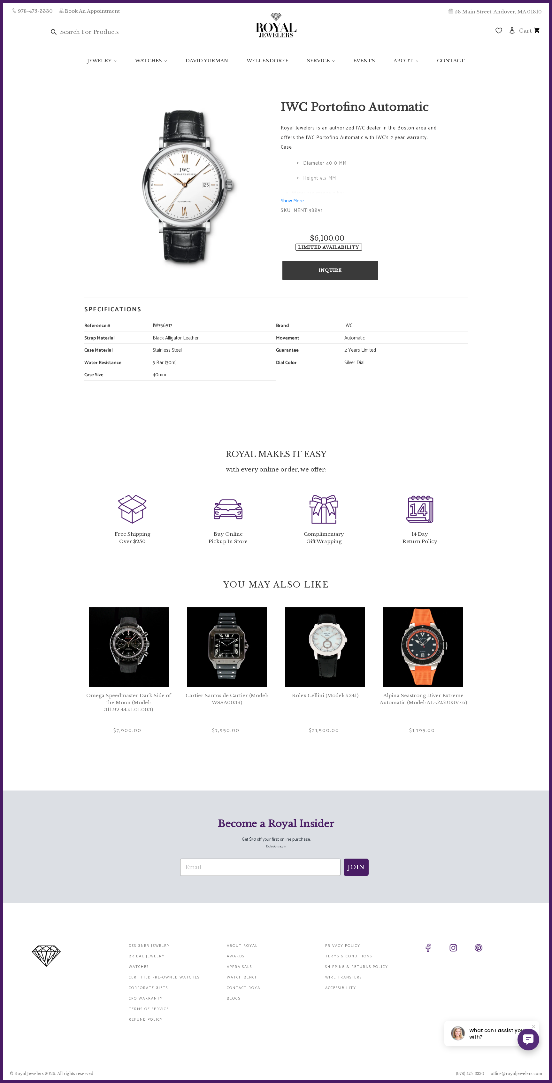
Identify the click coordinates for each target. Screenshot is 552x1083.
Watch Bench (242, 977)
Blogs (234, 998)
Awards (235, 956)
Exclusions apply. (276, 846)
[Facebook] (435, 949)
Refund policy (146, 1020)
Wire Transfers (343, 977)
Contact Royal (245, 988)
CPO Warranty (146, 998)
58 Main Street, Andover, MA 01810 (498, 12)
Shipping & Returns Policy (356, 967)
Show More (292, 201)
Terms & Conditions (348, 956)
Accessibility (340, 988)
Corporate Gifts (148, 988)
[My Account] (512, 30)
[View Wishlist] (499, 31)
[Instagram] (460, 949)
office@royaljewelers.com (516, 1073)
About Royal (242, 946)
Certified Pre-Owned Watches (164, 977)
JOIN (356, 867)
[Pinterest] (486, 949)
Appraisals (239, 967)
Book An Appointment (92, 11)
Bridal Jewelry (147, 956)
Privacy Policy (342, 946)
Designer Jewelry (149, 946)
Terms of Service (149, 1009)
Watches (139, 967)
